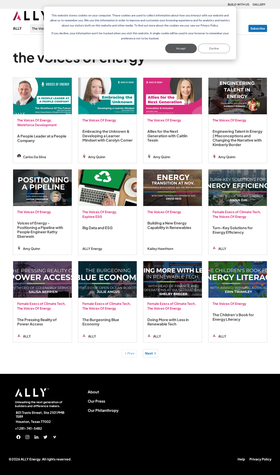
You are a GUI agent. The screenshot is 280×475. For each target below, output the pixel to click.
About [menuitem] (93, 391)
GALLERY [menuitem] (259, 4)
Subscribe (257, 28)
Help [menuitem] (241, 459)
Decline (214, 48)
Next (149, 353)
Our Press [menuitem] (96, 401)
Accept (181, 48)
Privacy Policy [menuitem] (260, 459)
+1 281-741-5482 (28, 428)
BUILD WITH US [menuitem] (238, 4)
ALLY (17, 28)
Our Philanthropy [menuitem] (103, 410)
